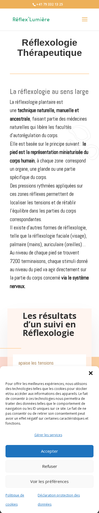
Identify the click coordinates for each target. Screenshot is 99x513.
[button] (91, 373)
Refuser (49, 466)
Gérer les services (48, 435)
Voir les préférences (49, 481)
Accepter (49, 451)
